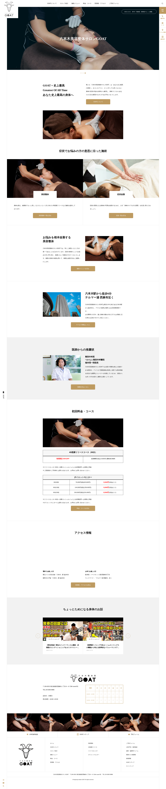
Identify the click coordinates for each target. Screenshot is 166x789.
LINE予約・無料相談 (131, 747)
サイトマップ (129, 766)
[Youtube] (3, 782)
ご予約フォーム (114, 3)
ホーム (52, 743)
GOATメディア (130, 762)
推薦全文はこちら (83, 387)
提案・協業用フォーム (132, 750)
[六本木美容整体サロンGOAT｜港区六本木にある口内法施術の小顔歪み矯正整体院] (9, 9)
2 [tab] (83, 73)
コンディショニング (53, 639)
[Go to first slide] (128, 636)
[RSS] (3, 785)
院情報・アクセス (100, 3)
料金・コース (87, 3)
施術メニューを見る (83, 268)
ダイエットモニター (93, 754)
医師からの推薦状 (131, 754)
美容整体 (90, 743)
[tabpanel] (83, 38)
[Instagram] (3, 779)
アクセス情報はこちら (83, 325)
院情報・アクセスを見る (83, 585)
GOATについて (52, 3)
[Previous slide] (38, 636)
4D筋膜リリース (92, 747)
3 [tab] (85, 73)
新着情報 (128, 758)
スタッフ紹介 (64, 3)
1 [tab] (81, 73)
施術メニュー (76, 3)
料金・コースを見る (83, 508)
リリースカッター (93, 750)
